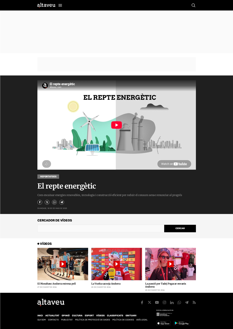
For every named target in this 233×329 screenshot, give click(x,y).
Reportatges (48, 176)
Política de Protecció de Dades (92, 320)
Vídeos (100, 315)
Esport (89, 315)
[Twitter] (47, 202)
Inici (40, 315)
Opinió (66, 315)
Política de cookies (123, 320)
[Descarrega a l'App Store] (163, 323)
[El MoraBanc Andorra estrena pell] (62, 264)
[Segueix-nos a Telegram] (186, 302)
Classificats (115, 315)
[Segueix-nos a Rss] (194, 302)
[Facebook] (40, 202)
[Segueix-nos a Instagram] (164, 302)
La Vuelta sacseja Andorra (105, 283)
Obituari (131, 315)
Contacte (53, 320)
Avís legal (142, 320)
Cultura (77, 315)
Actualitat (52, 315)
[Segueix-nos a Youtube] (157, 302)
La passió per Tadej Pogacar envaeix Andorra (165, 285)
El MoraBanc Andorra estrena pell (56, 283)
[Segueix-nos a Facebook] (142, 302)
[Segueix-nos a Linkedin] (172, 302)
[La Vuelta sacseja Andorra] (116, 264)
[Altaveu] (46, 5)
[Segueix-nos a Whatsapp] (179, 302)
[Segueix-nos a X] (149, 302)
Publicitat (67, 320)
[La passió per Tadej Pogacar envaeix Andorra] (170, 264)
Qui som (41, 320)
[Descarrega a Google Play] (182, 323)
